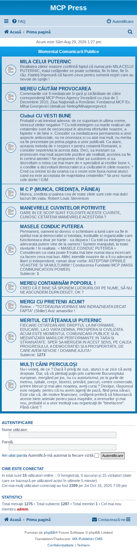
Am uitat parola (14, 455)
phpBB (49, 532)
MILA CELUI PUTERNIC (45, 61)
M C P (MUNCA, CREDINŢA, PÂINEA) (60, 189)
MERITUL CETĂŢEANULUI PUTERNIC (61, 320)
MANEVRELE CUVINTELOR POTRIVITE (63, 208)
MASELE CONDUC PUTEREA (51, 226)
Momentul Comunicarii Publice (68, 51)
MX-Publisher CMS (87, 539)
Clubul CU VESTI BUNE (45, 115)
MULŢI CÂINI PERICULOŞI (48, 364)
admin (22, 509)
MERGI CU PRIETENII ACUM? (52, 301)
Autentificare (17, 423)
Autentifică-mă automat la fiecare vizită (61, 455)
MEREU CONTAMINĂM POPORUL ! (58, 283)
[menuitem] (19, 21)
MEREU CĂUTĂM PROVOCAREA (55, 88)
